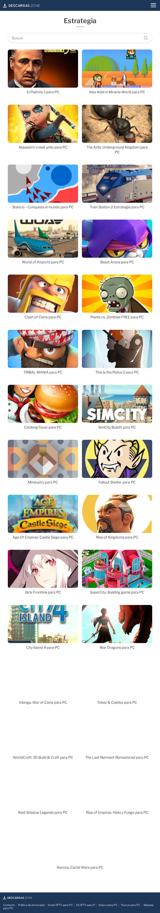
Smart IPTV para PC (60, 905)
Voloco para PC (108, 905)
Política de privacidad (31, 905)
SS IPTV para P (85, 905)
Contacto (9, 905)
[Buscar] (144, 37)
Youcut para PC (130, 905)
